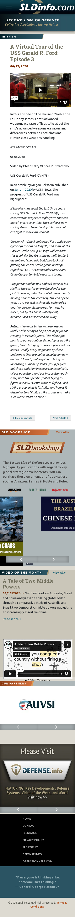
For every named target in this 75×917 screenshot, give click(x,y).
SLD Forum (30, 847)
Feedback (29, 832)
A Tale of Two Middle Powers (28, 584)
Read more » (12, 619)
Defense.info (32, 854)
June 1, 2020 (23, 189)
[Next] (53, 559)
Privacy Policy (33, 840)
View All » (62, 432)
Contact (29, 825)
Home (26, 818)
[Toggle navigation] (9, 6)
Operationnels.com (37, 861)
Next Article (59, 418)
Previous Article (23, 418)
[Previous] (21, 559)
